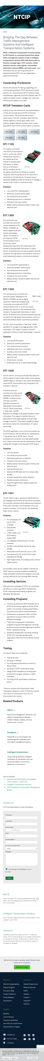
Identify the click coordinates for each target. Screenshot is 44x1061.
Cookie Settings (32, 1058)
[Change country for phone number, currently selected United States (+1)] (7, 830)
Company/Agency (10, 839)
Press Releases (8, 997)
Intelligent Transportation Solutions (19, 784)
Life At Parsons (8, 1017)
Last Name (8, 821)
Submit (9, 878)
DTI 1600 (9, 138)
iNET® (10, 710)
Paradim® (11, 732)
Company (27, 980)
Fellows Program (9, 987)
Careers (6, 1009)
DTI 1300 (21, 132)
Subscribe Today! (22, 967)
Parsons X (8, 930)
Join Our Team (12, 1039)
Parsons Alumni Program (11, 1027)
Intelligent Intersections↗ (18, 752)
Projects (26, 997)
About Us (6, 980)
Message (8, 851)
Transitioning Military (10, 1020)
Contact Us (11, 1035)
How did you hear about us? (12, 845)
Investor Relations (9, 994)
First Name (8, 815)
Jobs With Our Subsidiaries (12, 1023)
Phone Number (9, 827)
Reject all (14, 1058)
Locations (10, 1043)
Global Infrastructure (31, 984)
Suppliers (27, 1001)
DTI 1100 (9, 132)
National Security (30, 987)
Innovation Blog (8, 991)
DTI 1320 (34, 132)
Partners (26, 1004)
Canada (26, 994)
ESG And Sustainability (11, 984)
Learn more (10, 1055)
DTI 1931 (21, 138)
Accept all (6, 1058)
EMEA (26, 991)
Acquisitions (7, 1001)
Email (7, 833)
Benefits (6, 1013)
